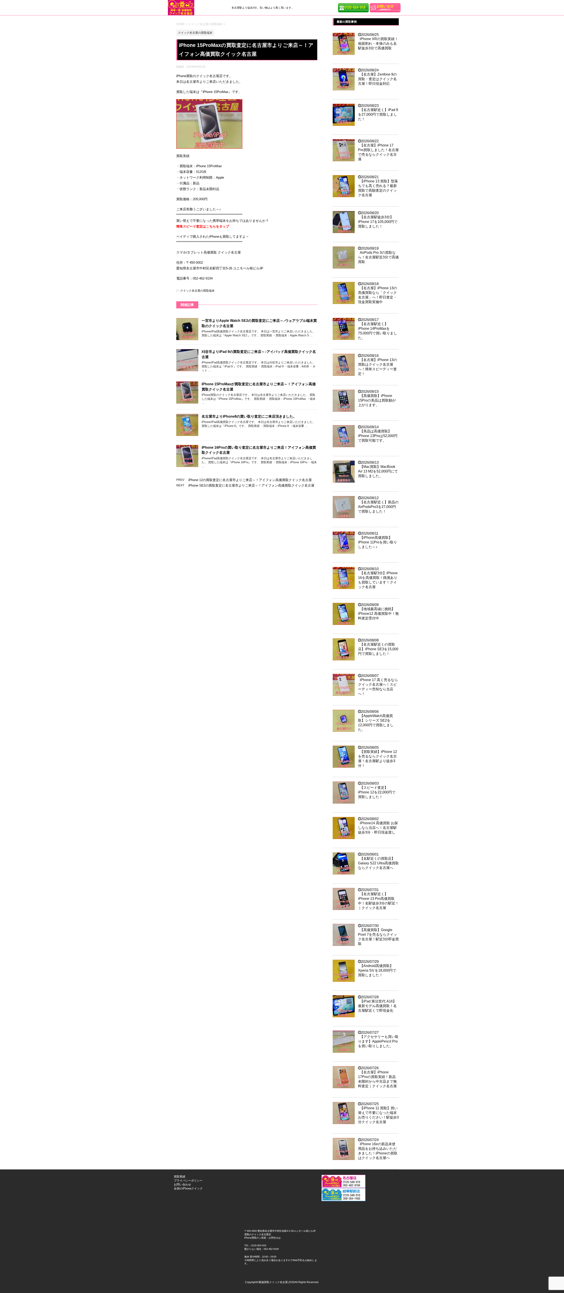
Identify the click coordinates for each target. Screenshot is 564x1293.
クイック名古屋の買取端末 (197, 290)
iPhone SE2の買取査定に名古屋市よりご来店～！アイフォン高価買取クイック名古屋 (251, 485)
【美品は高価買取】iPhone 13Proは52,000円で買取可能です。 (377, 435)
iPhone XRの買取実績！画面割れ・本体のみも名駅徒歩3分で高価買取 (378, 43)
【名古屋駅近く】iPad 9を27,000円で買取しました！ (378, 114)
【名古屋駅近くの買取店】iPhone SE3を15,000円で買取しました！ (378, 649)
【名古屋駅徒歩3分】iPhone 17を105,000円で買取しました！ (377, 221)
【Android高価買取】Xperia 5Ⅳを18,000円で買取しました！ (377, 970)
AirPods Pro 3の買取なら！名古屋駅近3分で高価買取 (378, 257)
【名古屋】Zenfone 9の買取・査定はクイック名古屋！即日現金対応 (377, 78)
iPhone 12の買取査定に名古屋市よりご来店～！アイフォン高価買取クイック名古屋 (250, 480)
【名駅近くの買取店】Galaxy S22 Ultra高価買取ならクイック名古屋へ (378, 863)
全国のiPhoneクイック (188, 1188)
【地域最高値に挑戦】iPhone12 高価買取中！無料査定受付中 (378, 613)
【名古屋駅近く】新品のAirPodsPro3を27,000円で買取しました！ (378, 506)
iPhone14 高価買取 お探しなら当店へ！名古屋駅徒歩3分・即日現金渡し (378, 827)
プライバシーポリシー (188, 1180)
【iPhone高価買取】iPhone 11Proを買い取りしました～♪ (377, 542)
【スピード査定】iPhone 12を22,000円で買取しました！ (376, 792)
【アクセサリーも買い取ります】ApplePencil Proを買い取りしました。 (378, 1041)
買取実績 (179, 1176)
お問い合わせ (182, 1184)
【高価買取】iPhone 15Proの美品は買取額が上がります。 (377, 400)
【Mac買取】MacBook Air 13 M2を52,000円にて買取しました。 (378, 471)
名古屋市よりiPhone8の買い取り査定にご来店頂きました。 (249, 416)
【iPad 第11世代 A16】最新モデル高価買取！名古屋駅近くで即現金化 (377, 1005)
